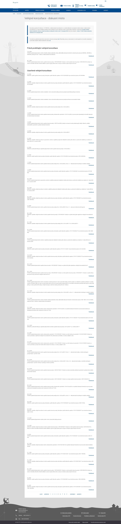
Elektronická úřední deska (28, 13)
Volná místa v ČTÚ (66, 515)
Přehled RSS (103, 513)
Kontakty (106, 10)
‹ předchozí (46, 494)
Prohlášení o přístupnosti (89, 515)
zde (58, 39)
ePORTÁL (27, 10)
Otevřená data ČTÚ (102, 515)
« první (41, 494)
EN (105, 1)
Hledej (102, 1)
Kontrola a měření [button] (55, 10)
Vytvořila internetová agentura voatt (98, 522)
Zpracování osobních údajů (74, 522)
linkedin (99, 1)
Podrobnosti (91, 56)
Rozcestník (19, 13)
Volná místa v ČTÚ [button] (81, 10)
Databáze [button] (68, 10)
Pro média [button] (94, 10)
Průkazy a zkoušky (39, 10)
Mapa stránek (85, 522)
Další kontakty (86, 513)
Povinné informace (77, 515)
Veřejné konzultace (39, 13)
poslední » (79, 494)
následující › (72, 494)
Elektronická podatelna (66, 513)
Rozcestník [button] (15, 10)
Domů (14, 13)
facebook (94, 1)
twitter (97, 1)
